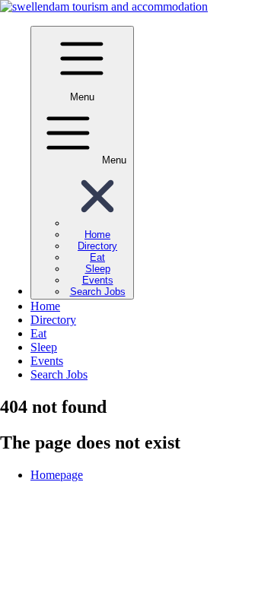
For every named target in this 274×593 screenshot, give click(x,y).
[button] (97, 223)
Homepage (56, 474)
